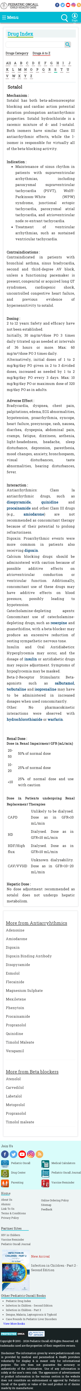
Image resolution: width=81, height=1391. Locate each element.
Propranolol (16, 1025)
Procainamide (18, 1016)
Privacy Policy (10, 1217)
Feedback (46, 1209)
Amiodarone (16, 938)
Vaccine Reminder (12, 1239)
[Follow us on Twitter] (62, 5)
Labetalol (14, 1096)
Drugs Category (17, 53)
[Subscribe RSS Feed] (79, 5)
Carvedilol (15, 1087)
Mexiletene (16, 999)
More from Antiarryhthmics (36, 923)
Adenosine (15, 930)
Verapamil (15, 1051)
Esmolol (13, 973)
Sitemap (46, 1205)
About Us (6, 1199)
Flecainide (15, 982)
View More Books (14, 1323)
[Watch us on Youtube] (68, 5)
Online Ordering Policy (55, 1200)
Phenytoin (15, 1007)
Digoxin (13, 947)
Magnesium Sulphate (24, 990)
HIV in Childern (10, 1235)
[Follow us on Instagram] (73, 5)
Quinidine (14, 1033)
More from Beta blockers (32, 1072)
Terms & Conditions (13, 1213)
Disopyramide (18, 964)
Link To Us (7, 1208)
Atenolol (13, 1079)
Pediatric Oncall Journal (15, 1244)
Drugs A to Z (41, 53)
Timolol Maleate (20, 1042)
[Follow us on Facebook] (57, 5)
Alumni (5, 1204)
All (8, 63)
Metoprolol (15, 1104)
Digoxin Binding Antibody (29, 956)
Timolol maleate (20, 1122)
